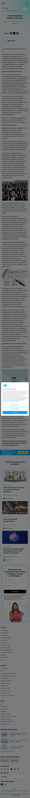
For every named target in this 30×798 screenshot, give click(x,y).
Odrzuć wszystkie (15, 408)
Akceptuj (15, 412)
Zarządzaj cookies (15, 404)
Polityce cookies (13, 399)
